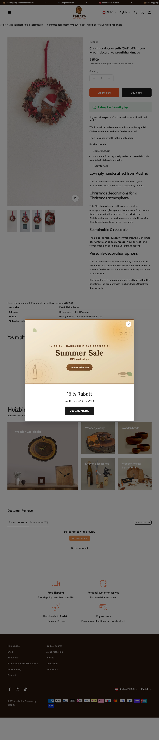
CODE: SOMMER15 (79, 410)
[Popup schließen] (128, 324)
